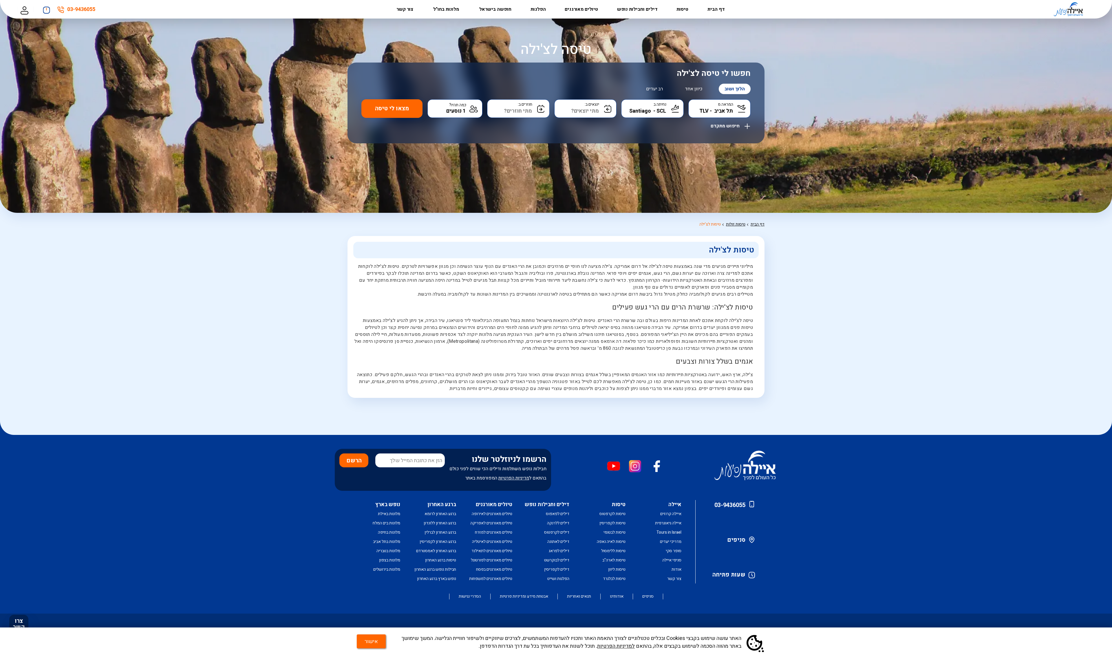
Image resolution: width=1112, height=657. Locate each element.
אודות (676, 569)
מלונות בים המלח (386, 523)
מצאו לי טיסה (392, 108)
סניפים (736, 540)
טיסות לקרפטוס (612, 514)
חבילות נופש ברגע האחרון (435, 569)
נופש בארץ (387, 504)
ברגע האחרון (441, 504)
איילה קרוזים (670, 514)
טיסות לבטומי (614, 532)
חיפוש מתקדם (726, 124)
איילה (674, 504)
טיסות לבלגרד (614, 579)
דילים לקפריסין (556, 569)
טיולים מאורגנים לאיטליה (492, 542)
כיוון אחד (694, 88)
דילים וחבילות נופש (637, 9)
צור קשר (405, 9)
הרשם (354, 460)
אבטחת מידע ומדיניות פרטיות (524, 596)
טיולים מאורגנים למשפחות (490, 579)
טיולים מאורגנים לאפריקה (491, 523)
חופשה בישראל (495, 9)
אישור (371, 641)
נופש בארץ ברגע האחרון (436, 579)
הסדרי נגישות (470, 596)
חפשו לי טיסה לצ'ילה (714, 73)
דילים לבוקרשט (556, 560)
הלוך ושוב (735, 88)
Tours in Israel (668, 532)
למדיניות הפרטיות (616, 646)
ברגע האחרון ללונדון (440, 523)
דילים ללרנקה (558, 523)
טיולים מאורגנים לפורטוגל (491, 560)
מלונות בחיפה (389, 532)
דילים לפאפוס (557, 514)
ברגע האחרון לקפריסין (438, 542)
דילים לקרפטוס (556, 532)
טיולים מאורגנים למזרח (493, 532)
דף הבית (716, 9)
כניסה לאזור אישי (24, 9)
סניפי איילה (671, 560)
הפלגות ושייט (558, 579)
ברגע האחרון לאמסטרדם (436, 551)
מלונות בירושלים (386, 569)
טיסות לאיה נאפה (611, 542)
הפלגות (538, 9)
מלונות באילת (389, 514)
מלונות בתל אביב (386, 542)
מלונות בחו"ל (446, 9)
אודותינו (616, 596)
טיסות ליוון (617, 569)
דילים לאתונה (558, 542)
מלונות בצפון (389, 560)
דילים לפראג (559, 551)
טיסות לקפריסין (612, 523)
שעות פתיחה (728, 574)
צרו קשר (19, 624)
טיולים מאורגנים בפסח (494, 569)
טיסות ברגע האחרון (440, 560)
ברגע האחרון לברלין (440, 532)
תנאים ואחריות (579, 596)
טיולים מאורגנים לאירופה (492, 514)
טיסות (682, 9)
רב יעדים (654, 88)
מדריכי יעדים (670, 542)
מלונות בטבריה (388, 551)
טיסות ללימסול (613, 551)
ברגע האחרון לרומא (440, 514)
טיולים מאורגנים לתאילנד (491, 551)
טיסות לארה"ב (614, 560)
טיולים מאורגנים (581, 9)
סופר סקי (673, 551)
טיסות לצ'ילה (710, 224)
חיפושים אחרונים (46, 8)
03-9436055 (81, 10)
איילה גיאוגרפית (668, 523)
